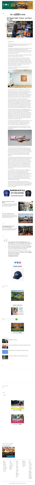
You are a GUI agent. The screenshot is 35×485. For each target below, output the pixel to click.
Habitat (17, 466)
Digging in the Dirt (13, 339)
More (29, 461)
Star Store (30, 467)
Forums (4, 394)
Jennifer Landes (11, 41)
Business (4, 465)
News (4, 461)
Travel (17, 462)
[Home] (17, 14)
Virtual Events (11, 469)
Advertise (30, 463)
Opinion (23, 461)
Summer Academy (30, 476)
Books (11, 462)
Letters (23, 466)
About (30, 462)
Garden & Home (17, 475)
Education (4, 469)
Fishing (17, 463)
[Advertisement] (17, 435)
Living (17, 461)
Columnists (24, 462)
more (3, 287)
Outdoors (17, 470)
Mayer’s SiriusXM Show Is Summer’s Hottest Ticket (19, 345)
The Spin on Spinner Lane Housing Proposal (18, 355)
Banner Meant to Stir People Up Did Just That (18, 350)
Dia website (27, 183)
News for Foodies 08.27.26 (8, 213)
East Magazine (17, 473)
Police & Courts (4, 463)
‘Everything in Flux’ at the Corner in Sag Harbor (8, 226)
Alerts (30, 470)
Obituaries (4, 464)
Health (17, 467)
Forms (30, 466)
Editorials (23, 463)
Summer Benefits (11, 466)
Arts (10, 461)
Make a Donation (30, 474)
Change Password (30, 472)
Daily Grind (5, 468)
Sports (17, 471)
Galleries (11, 463)
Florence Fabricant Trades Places (8, 202)
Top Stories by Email (30, 478)
